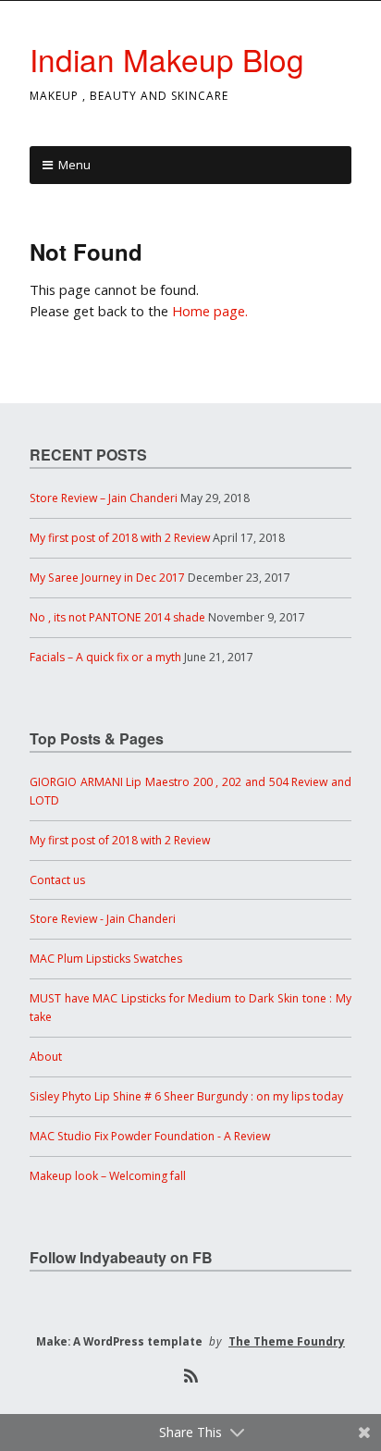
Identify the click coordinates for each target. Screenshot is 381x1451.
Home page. (210, 311)
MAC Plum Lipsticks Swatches (106, 958)
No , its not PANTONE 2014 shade (117, 617)
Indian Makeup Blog (167, 58)
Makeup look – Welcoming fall (108, 1176)
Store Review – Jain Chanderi (104, 498)
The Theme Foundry (286, 1341)
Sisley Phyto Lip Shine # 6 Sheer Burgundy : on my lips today (186, 1096)
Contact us (57, 880)
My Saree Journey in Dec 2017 (107, 577)
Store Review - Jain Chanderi (103, 919)
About (46, 1056)
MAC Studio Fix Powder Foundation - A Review (150, 1136)
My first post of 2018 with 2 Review (120, 538)
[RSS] (190, 1376)
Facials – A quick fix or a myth (105, 657)
